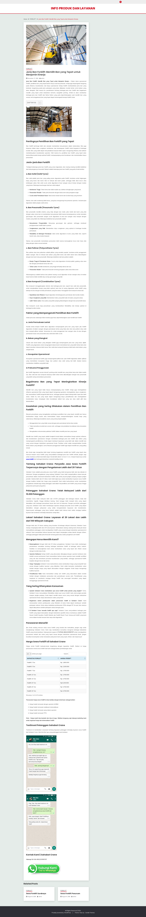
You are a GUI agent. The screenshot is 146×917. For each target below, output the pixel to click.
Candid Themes (90, 912)
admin (42, 78)
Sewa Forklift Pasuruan (70, 893)
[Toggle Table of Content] (39, 102)
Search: (66, 654)
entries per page (37, 654)
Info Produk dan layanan (73, 8)
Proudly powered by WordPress (61, 912)
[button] (58, 658)
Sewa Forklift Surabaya (36, 893)
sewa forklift (30, 459)
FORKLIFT (29, 68)
